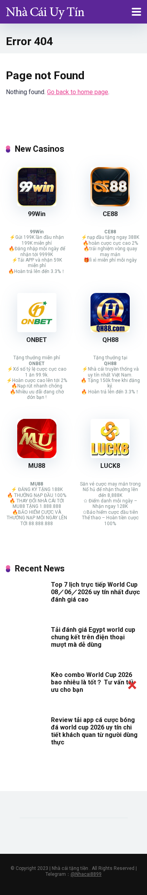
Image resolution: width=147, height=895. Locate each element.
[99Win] (36, 204)
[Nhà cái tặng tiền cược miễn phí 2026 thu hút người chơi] (45, 11)
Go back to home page (77, 92)
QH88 (110, 340)
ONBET (36, 340)
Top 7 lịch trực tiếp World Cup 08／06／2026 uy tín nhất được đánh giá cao (95, 592)
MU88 (36, 465)
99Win (36, 214)
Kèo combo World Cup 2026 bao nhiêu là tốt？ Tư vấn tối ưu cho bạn (92, 682)
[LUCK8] (110, 456)
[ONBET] (36, 330)
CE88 (110, 214)
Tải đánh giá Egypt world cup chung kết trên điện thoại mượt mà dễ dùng (93, 637)
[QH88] (110, 330)
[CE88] (110, 204)
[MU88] (36, 456)
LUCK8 (110, 465)
